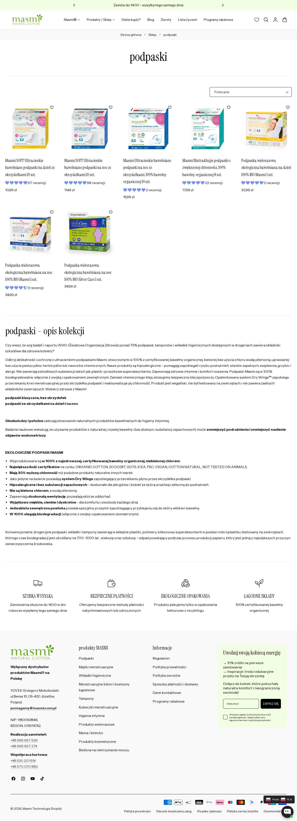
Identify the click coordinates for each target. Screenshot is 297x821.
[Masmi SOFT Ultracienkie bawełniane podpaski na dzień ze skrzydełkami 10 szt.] (30, 128)
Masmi (27, 808)
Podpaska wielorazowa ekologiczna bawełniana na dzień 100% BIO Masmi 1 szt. (266, 167)
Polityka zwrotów (166, 675)
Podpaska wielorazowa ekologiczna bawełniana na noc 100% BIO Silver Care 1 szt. (88, 272)
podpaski (170, 35)
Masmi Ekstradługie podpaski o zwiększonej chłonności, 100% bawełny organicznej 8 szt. (206, 167)
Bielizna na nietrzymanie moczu (104, 750)
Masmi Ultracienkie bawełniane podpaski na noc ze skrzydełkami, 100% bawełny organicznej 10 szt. (147, 171)
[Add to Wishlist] (52, 107)
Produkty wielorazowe (97, 724)
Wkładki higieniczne (95, 675)
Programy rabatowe (169, 701)
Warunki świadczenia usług (174, 811)
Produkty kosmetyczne (97, 742)
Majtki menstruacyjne (96, 667)
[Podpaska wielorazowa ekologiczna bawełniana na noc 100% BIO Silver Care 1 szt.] (89, 233)
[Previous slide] (74, 5)
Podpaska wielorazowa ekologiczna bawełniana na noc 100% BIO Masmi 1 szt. (28, 272)
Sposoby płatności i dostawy (175, 684)
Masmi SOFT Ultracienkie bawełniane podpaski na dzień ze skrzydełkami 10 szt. (30, 167)
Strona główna (130, 35)
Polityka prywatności (169, 667)
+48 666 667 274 (23, 746)
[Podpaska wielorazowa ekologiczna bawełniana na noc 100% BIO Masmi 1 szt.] (30, 233)
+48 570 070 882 (24, 766)
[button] (266, 20)
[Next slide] (223, 5)
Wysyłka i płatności (209, 811)
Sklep (152, 35)
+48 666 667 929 (24, 740)
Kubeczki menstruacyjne (98, 707)
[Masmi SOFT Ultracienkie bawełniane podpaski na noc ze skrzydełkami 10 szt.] (89, 128)
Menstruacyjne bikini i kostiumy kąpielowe (104, 687)
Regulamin (161, 658)
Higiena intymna (92, 716)
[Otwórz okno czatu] (287, 812)
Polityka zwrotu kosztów (242, 811)
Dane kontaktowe (167, 693)
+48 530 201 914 (23, 761)
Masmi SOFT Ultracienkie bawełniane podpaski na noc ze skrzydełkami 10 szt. (87, 167)
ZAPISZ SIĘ (271, 704)
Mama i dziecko (91, 733)
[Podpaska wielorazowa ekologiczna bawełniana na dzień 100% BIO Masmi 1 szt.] (266, 128)
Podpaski (86, 658)
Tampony (86, 698)
